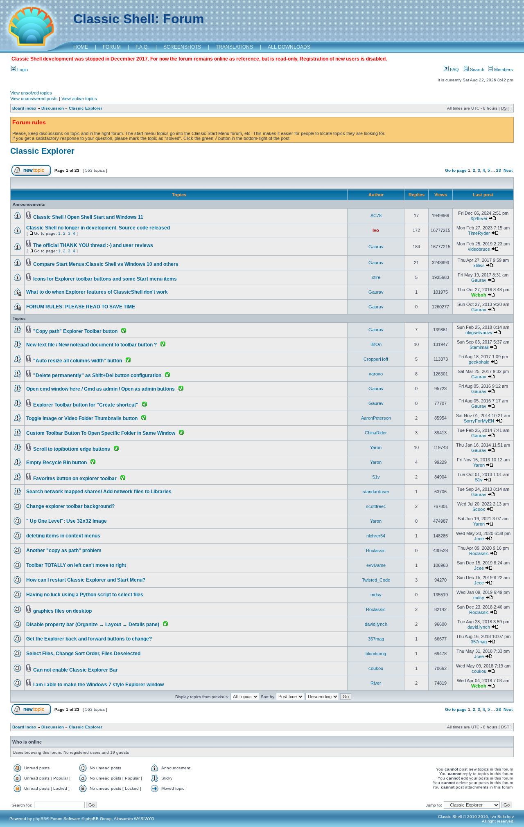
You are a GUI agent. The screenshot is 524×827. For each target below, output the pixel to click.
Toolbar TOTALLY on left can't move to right (76, 565)
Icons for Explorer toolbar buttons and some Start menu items (105, 279)
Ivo (376, 230)
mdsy (376, 594)
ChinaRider (376, 432)
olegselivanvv (478, 332)
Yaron (376, 447)
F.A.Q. (142, 47)
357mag (376, 638)
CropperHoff (376, 359)
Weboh (478, 294)
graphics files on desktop (62, 611)
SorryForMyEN (479, 420)
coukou (375, 668)
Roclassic (376, 550)
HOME (80, 47)
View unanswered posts (34, 98)
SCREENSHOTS (182, 47)
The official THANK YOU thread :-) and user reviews (93, 245)
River (375, 683)
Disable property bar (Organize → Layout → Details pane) (92, 624)
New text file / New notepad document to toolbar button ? (91, 345)
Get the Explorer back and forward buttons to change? (89, 639)
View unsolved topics (31, 92)
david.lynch (376, 624)
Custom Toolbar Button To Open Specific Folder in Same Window (100, 433)
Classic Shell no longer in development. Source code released (98, 228)
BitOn (376, 344)
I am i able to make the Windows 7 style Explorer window (98, 685)
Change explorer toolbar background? (70, 506)
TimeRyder (479, 233)
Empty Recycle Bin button (56, 462)
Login (22, 69)
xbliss (479, 265)
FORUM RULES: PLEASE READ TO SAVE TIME (80, 307)
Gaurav (376, 246)
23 (498, 170)
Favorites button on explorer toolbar (75, 478)
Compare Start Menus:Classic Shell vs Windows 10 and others (105, 264)
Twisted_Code (376, 580)
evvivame (376, 565)
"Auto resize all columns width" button (77, 361)
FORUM (112, 47)
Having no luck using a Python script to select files (84, 595)
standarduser (376, 491)
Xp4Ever (479, 218)
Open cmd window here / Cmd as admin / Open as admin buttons (100, 389)
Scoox (478, 509)
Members (503, 69)
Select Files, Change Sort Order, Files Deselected (83, 653)
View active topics (79, 98)
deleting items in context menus (63, 536)
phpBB (39, 818)
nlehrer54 (375, 535)
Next (508, 170)
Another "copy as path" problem (64, 550)
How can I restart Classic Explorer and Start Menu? (85, 580)
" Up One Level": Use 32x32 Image (66, 521)
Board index (24, 108)
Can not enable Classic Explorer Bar (75, 670)
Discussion (52, 108)
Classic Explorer (85, 108)
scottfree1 (376, 506)
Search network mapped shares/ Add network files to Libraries (99, 491)
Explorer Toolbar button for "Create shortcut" (85, 405)
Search (476, 69)
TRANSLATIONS (234, 47)
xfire (376, 277)
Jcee (479, 538)
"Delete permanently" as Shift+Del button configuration (97, 375)
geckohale (479, 362)
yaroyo (376, 373)
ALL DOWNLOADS (289, 47)
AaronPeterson (376, 418)
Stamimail (479, 347)
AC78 (376, 215)
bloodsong (376, 653)
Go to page (456, 170)
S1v (376, 476)
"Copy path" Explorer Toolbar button (75, 331)
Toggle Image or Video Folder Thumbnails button (82, 418)
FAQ (454, 69)
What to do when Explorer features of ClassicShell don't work (97, 292)
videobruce (479, 249)
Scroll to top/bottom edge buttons (71, 449)
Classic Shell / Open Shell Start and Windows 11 (88, 217)
